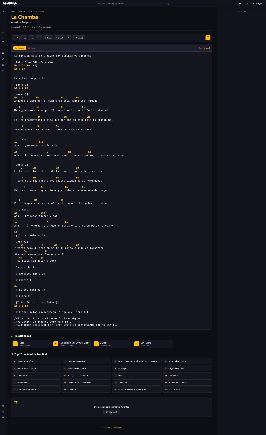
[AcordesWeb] (13, 3)
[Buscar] (167, 3)
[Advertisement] (241, 60)
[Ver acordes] (3, 64)
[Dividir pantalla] (3, 70)
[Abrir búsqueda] (247, 3)
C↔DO (61, 38)
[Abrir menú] (240, 3)
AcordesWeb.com (115, 428)
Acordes (21, 48)
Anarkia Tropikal (25, 11)
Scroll (49, 38)
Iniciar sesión (112, 412)
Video (33, 48)
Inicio (13, 11)
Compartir (80, 38)
